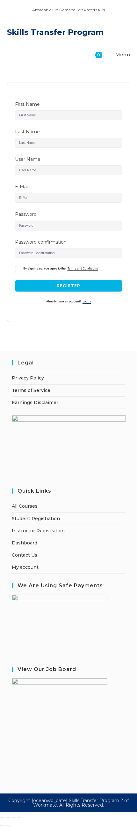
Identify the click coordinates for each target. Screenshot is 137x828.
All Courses (25, 506)
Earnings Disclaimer (35, 402)
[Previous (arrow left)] (2, 825)
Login (87, 301)
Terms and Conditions (83, 268)
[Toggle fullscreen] (8, 817)
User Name (27, 159)
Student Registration (36, 518)
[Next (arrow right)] (8, 825)
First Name (27, 104)
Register (69, 285)
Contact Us (24, 555)
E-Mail (22, 187)
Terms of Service (31, 390)
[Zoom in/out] (2, 817)
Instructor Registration (38, 531)
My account (25, 567)
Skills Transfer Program (55, 32)
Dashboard (24, 543)
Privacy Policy (28, 378)
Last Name (27, 132)
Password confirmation (41, 242)
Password (26, 214)
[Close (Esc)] (19, 817)
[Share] (13, 817)
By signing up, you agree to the (60, 268)
